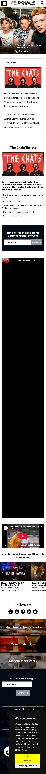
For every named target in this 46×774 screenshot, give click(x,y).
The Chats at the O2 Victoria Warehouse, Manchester (23, 46)
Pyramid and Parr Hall (9, 587)
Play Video (24, 51)
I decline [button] (27, 761)
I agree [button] (27, 756)
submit (35, 242)
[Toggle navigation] (4, 3)
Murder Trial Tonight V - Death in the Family (13, 584)
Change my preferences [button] (27, 766)
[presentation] (2, 571)
